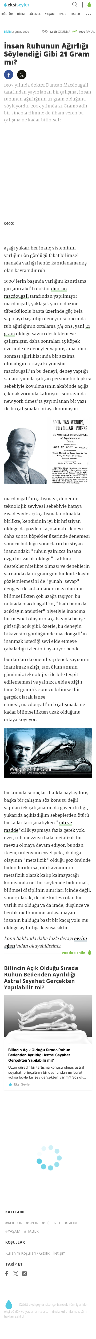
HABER (75, 14)
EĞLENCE (35, 14)
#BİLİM (71, 1222)
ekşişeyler (28, 5)
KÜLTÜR (7, 14)
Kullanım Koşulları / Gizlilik (27, 1253)
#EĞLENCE (51, 1222)
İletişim (59, 1253)
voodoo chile (74, 952)
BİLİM (21, 14)
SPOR (62, 14)
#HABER (31, 1231)
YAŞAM (49, 14)
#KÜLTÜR (13, 1222)
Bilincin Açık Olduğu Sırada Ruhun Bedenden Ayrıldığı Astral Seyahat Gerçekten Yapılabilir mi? (39, 1054)
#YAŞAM (12, 1231)
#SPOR (32, 1222)
